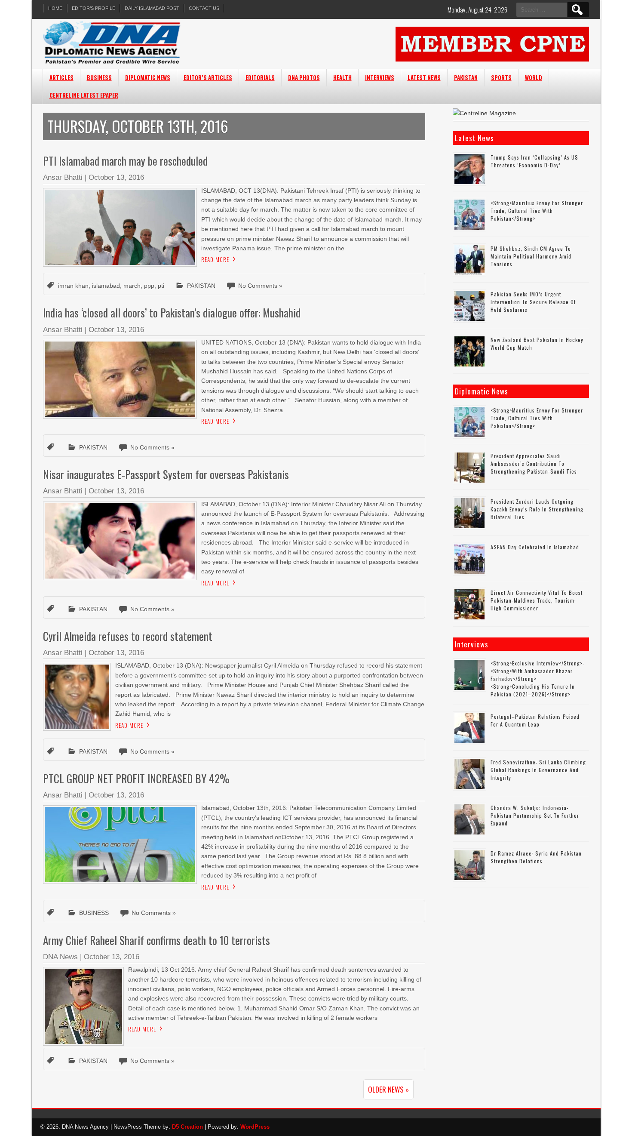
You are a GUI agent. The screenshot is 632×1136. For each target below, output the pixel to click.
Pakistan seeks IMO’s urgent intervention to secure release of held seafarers (533, 301)
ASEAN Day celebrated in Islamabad (535, 547)
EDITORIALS (260, 77)
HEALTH (342, 77)
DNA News (60, 957)
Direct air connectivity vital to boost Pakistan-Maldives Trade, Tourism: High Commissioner (537, 600)
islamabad (106, 285)
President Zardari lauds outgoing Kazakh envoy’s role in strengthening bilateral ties (537, 509)
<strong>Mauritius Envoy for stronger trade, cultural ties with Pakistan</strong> (537, 210)
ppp (149, 285)
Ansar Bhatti (63, 177)
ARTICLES (61, 77)
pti (161, 285)
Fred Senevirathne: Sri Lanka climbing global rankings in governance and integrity (538, 769)
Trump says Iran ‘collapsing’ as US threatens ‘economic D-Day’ (534, 161)
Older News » (388, 1089)
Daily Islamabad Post (152, 8)
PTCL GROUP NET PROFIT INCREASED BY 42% (139, 778)
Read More (215, 259)
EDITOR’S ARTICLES (208, 77)
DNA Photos (304, 77)
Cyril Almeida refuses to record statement (127, 636)
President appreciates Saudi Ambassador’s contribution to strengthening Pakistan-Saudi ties (534, 463)
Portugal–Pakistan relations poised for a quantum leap (535, 720)
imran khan (73, 285)
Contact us (204, 8)
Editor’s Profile (93, 8)
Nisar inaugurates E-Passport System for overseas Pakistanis (166, 474)
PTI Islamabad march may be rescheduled (125, 161)
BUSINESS (99, 77)
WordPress (255, 1127)
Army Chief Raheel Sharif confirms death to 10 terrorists (156, 940)
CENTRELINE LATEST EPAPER (83, 95)
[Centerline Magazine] (484, 113)
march (132, 285)
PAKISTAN (466, 77)
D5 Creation (187, 1127)
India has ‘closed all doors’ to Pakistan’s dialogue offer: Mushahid (172, 312)
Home (55, 8)
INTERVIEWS (379, 77)
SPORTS (501, 77)
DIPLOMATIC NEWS (147, 77)
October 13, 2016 (116, 177)
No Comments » (260, 285)
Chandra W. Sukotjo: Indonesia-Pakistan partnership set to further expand (535, 815)
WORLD (533, 77)
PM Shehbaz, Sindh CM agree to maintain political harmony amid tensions (531, 256)
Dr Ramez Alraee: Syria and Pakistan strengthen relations (536, 857)
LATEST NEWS (424, 77)
